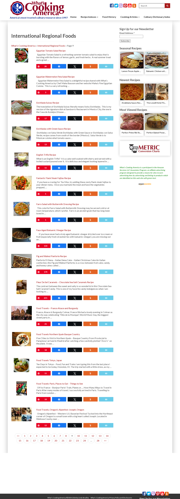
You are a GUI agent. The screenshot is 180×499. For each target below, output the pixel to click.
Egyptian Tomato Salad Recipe (51, 50)
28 (98, 440)
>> (105, 440)
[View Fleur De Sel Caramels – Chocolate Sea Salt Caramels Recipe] (21, 286)
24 (84, 440)
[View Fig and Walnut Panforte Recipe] (21, 260)
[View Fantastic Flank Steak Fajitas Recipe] (21, 182)
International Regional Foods (51, 45)
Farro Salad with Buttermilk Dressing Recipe (57, 204)
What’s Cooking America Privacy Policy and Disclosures (111, 498)
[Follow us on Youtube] (130, 6)
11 (85, 435)
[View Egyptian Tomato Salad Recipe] (21, 55)
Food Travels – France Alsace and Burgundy (57, 308)
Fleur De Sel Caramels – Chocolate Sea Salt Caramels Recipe (65, 282)
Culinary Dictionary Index (157, 16)
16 (27, 440)
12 (93, 435)
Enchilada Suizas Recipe (47, 102)
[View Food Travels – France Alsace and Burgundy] (21, 312)
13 (100, 435)
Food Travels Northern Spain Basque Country (58, 334)
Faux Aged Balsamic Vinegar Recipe (53, 230)
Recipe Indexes (89, 16)
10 (78, 435)
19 (48, 440)
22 (70, 440)
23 (77, 440)
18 (41, 440)
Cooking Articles (129, 16)
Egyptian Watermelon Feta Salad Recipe (55, 76)
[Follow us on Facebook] (112, 6)
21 (63, 440)
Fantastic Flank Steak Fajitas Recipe (53, 178)
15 (20, 440)
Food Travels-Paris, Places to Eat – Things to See (59, 383)
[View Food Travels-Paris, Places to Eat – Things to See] (21, 388)
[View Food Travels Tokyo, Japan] (21, 364)
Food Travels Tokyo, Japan (49, 360)
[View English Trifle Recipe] (21, 159)
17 (34, 440)
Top (173, 492)
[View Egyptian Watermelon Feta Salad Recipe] (21, 81)
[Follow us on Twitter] (116, 6)
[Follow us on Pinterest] (125, 6)
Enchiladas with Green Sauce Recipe (53, 128)
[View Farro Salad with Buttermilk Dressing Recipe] (21, 208)
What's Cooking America (23, 45)
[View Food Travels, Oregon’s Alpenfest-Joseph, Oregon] (21, 414)
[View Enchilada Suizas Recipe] (21, 107)
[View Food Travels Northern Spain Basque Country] (21, 338)
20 (56, 440)
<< (18, 435)
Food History (109, 16)
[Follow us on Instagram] (121, 6)
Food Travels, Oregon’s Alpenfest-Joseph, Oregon (60, 409)
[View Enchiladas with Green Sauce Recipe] (21, 133)
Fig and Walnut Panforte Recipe (51, 256)
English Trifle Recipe (46, 154)
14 (107, 435)
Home (73, 16)
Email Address (127, 33)
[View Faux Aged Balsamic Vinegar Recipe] (21, 234)
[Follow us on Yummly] (134, 6)
